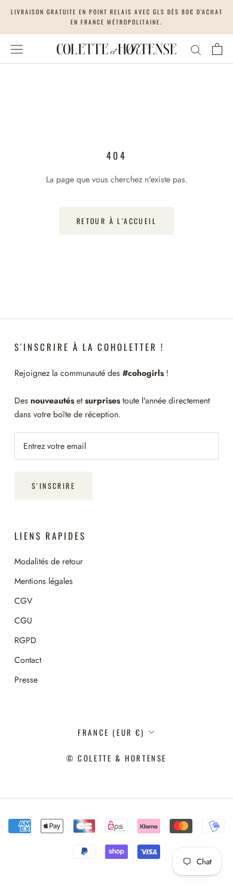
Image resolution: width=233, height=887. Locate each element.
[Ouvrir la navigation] (17, 49)
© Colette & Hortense (116, 758)
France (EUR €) (111, 732)
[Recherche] (196, 49)
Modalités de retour (48, 561)
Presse (26, 680)
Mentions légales (43, 581)
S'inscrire (53, 486)
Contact (27, 660)
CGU (23, 620)
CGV (23, 601)
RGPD (25, 640)
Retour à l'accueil (116, 221)
